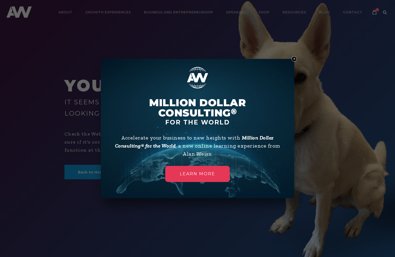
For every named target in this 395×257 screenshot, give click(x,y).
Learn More (197, 173)
